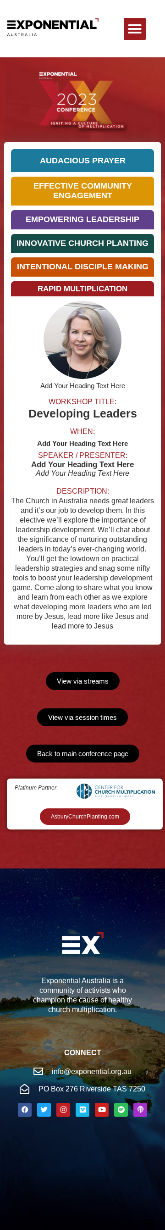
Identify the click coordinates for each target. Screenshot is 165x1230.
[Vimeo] (82, 1110)
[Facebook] (25, 1110)
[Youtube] (102, 1110)
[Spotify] (121, 1110)
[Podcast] (140, 1110)
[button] (135, 29)
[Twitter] (44, 1110)
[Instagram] (63, 1110)
